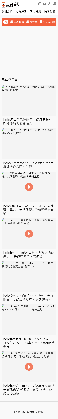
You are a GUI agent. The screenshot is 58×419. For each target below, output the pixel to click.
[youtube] (44, 3)
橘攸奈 (33, 22)
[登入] (49, 3)
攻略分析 (7, 11)
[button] (54, 3)
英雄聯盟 (19, 22)
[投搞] (39, 3)
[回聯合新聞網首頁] (3, 5)
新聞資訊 (35, 11)
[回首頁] (11, 5)
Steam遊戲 (50, 22)
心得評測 (21, 11)
